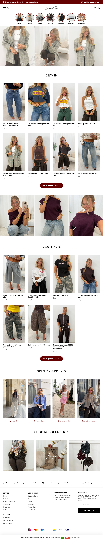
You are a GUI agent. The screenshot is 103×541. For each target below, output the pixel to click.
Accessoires (32, 507)
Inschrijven (89, 511)
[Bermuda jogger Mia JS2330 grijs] (14, 274)
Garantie (5, 510)
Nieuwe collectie (33, 496)
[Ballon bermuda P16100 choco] (39, 324)
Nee (67, 537)
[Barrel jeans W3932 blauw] (89, 152)
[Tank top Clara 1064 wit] (89, 102)
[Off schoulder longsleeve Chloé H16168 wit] (39, 274)
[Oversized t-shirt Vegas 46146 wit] (64, 102)
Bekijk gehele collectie (51, 185)
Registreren (6, 518)
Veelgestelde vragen (9, 501)
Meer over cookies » (76, 537)
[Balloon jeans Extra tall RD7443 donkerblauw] (14, 102)
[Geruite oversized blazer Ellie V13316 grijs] (14, 152)
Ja (62, 537)
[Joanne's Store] (51, 8)
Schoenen (31, 504)
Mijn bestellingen (8, 520)
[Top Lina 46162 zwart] (64, 274)
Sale (29, 499)
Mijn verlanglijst (8, 523)
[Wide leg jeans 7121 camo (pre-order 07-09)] (14, 324)
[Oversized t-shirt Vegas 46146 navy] (39, 102)
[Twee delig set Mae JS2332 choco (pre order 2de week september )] (64, 324)
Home (5, 496)
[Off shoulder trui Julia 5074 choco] (89, 274)
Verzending (6, 504)
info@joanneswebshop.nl (91, 2)
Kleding (30, 501)
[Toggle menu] (4, 8)
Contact (5, 499)
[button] (4, 371)
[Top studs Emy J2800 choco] (39, 152)
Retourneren (7, 507)
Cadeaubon (31, 510)
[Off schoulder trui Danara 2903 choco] (64, 152)
